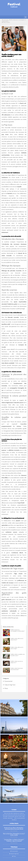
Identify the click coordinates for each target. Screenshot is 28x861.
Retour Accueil (6, 22)
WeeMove (14, 819)
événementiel (11, 816)
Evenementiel (8, 681)
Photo (6, 688)
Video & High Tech (10, 685)
